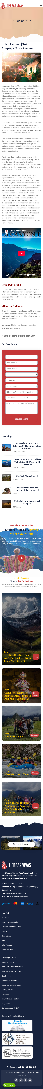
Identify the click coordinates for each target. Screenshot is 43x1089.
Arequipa (27, 123)
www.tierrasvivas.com (19, 897)
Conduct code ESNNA (10, 1008)
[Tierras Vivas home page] (12, 6)
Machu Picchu (7, 917)
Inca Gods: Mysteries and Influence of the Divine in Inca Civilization (27, 446)
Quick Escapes (7, 976)
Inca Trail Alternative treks (12, 967)
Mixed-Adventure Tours (16, 774)
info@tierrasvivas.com (16, 893)
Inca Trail (5, 913)
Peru (6, 652)
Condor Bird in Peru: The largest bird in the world (27, 488)
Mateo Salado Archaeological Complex (27, 502)
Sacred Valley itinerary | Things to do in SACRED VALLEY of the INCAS (27, 462)
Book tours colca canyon (19, 335)
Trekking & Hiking (9, 957)
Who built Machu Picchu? (27, 476)
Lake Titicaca (7, 945)
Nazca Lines (6, 936)
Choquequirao (7, 949)
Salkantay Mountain (10, 922)
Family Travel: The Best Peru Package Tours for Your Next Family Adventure (16, 807)
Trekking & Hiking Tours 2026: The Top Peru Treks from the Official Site (17, 657)
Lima (3, 940)
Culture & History (8, 962)
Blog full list (6, 1003)
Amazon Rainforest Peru (11, 927)
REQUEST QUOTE (21, 419)
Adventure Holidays (14, 736)
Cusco (4, 931)
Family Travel (7, 990)
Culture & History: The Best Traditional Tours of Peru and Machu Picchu (17, 695)
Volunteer (6, 994)
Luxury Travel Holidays (11, 999)
